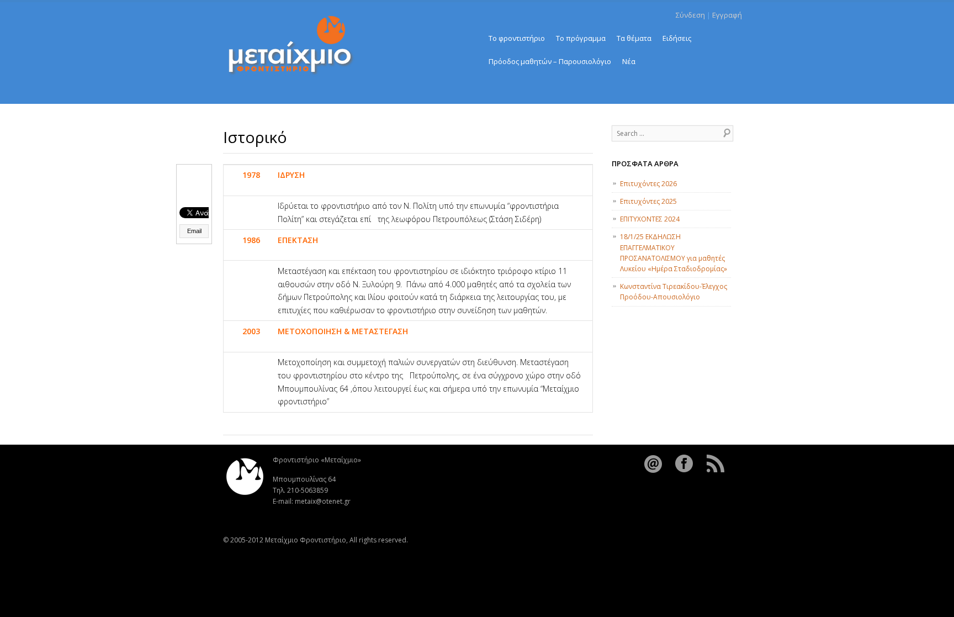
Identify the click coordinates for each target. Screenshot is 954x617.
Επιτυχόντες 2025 (648, 201)
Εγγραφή (727, 15)
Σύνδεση (690, 15)
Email (194, 231)
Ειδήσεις (676, 38)
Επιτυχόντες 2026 (648, 183)
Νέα (628, 61)
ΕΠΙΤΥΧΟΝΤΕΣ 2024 (650, 219)
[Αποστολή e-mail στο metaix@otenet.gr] (654, 471)
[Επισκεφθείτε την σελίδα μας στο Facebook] (685, 471)
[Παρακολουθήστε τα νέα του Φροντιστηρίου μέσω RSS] (716, 471)
